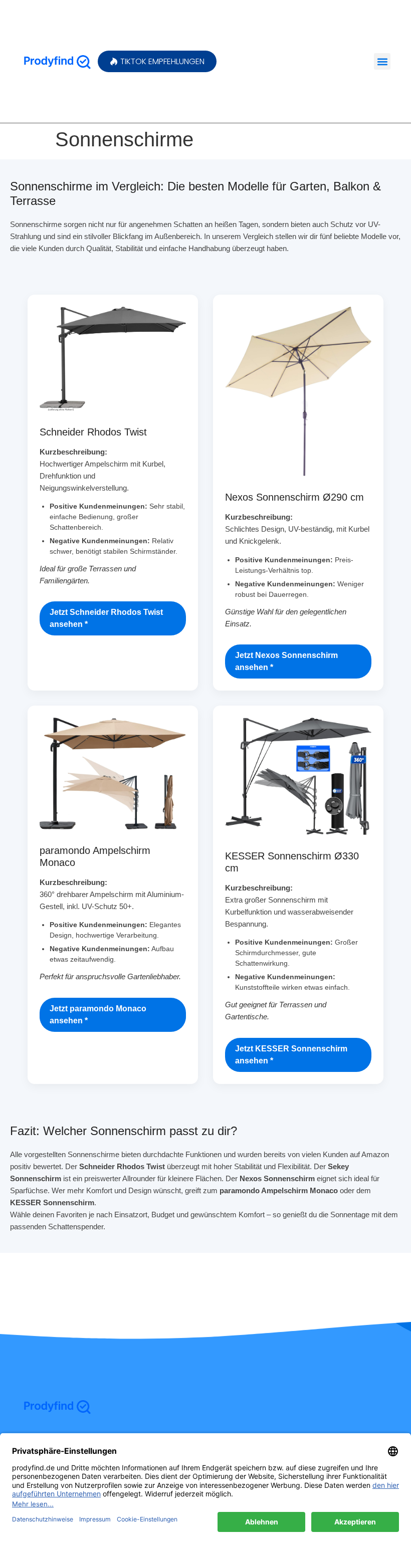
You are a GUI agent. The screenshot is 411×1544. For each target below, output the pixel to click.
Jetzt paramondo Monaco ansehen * (98, 1014)
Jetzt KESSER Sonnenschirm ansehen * (291, 1054)
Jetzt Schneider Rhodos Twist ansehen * (106, 618)
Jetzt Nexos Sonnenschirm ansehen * (286, 661)
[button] (382, 61)
